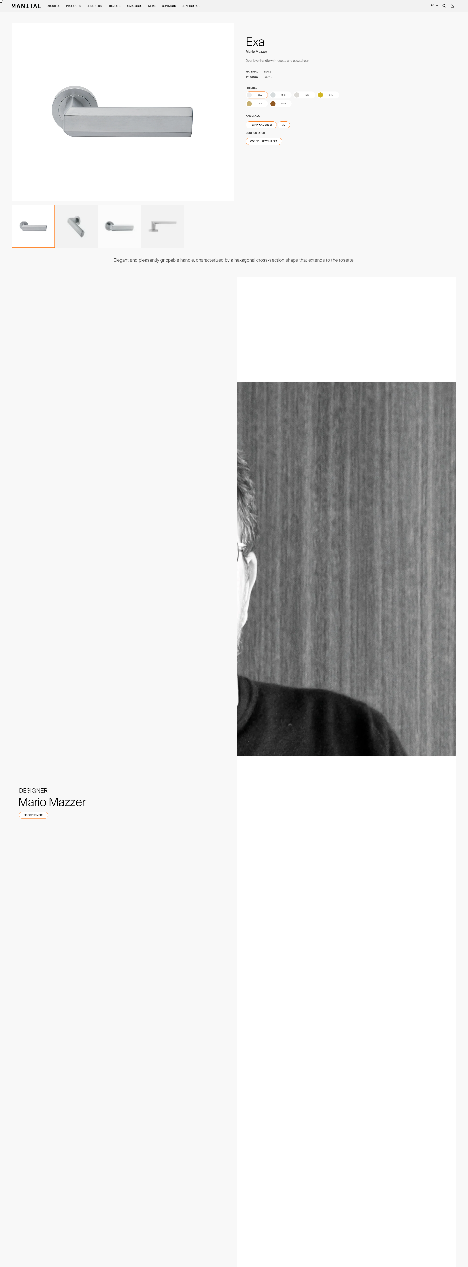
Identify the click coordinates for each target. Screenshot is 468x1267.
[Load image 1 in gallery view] (33, 226)
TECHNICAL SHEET (261, 124)
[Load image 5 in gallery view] (162, 226)
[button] (54, 6)
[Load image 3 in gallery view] (76, 226)
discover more (34, 815)
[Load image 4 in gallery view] (119, 226)
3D (283, 124)
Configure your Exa (264, 141)
